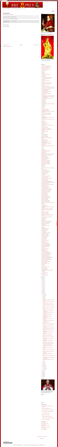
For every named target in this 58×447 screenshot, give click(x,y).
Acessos (43, 72)
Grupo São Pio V (44, 135)
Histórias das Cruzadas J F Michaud (46, 137)
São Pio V (43, 247)
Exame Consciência (44, 127)
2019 (42, 291)
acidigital (43, 73)
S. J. (42, 226)
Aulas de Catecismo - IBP (45, 80)
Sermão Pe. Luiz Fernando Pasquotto (46, 259)
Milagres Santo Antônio (45, 158)
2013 (42, 284)
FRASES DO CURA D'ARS (45, 414)
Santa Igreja (43, 231)
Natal (42, 166)
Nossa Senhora (44, 169)
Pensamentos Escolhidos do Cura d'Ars (47, 208)
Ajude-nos (9, 8)
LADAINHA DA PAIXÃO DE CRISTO (47, 416)
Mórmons (43, 165)
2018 (42, 290)
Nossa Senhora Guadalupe (45, 171)
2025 (42, 375)
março (43, 296)
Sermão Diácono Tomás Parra (45, 256)
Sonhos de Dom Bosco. (45, 263)
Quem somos (4, 8)
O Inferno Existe (44, 179)
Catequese (43, 94)
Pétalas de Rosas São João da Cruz (46, 209)
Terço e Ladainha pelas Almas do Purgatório (47, 411)
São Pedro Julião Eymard (45, 246)
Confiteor (43, 104)
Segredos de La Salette (45, 248)
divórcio (43, 116)
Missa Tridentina (44, 159)
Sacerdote (43, 227)
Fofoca (43, 132)
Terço (42, 265)
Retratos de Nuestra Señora (45, 223)
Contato (24, 8)
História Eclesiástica (44, 136)
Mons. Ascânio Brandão (45, 162)
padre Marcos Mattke (44, 187)
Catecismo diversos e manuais (45, 89)
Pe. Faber (43, 204)
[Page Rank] (42, 438)
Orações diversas (44, 185)
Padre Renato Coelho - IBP (45, 201)
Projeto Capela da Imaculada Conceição (17, 8)
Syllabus (43, 264)
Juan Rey (43, 144)
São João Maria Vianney (45, 243)
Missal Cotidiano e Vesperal (45, 160)
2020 (42, 292)
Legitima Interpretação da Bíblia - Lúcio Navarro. (48, 145)
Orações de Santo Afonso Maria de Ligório (47, 184)
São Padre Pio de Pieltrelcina (45, 245)
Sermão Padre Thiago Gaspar (45, 258)
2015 (42, 286)
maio (43, 298)
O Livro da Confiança (44, 180)
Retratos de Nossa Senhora (45, 222)
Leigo (42, 147)
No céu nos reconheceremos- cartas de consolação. (48, 167)
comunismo (43, 100)
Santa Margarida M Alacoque (45, 232)
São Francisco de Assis (45, 242)
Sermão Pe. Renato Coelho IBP (46, 261)
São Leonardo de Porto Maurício (46, 244)
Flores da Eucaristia (44, 131)
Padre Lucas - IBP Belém (45, 196)
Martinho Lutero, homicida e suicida (46, 408)
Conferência (43, 102)
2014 (42, 285)
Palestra (43, 203)
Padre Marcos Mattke (44, 198)
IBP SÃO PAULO (44, 139)
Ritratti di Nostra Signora (45, 225)
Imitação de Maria (44, 140)
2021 (42, 370)
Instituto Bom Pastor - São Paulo (46, 143)
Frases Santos (43, 134)
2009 (42, 279)
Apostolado (43, 76)
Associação (43, 79)
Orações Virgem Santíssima (45, 186)
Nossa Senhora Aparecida (45, 170)
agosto (44, 364)
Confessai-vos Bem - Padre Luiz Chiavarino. (47, 103)
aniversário (43, 75)
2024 (42, 374)
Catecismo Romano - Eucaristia (46, 93)
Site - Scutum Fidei (44, 429)
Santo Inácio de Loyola (45, 240)
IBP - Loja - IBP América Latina (46, 427)
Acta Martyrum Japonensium (45, 74)
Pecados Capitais (44, 205)
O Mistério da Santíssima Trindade (46, 181)
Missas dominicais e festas (45, 161)
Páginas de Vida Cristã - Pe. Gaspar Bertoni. (47, 202)
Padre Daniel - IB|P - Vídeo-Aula (46, 188)
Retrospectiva (43, 224)
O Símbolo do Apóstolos (45, 183)
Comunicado (43, 99)
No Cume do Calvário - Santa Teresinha (48, 303)
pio (42, 210)
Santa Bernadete (44, 230)
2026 (42, 376)
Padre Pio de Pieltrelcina (45, 200)
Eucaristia (43, 126)
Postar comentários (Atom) (8, 46)
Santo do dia (43, 239)
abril (43, 297)
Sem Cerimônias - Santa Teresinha (47, 344)
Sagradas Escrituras (44, 229)
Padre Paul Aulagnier (44, 199)
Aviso (42, 81)
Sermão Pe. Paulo (44, 260)
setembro (44, 365)
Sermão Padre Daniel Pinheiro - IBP (46, 257)
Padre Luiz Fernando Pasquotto (46, 197)
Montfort (43, 164)
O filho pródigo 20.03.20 (46, 322)
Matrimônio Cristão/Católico (45, 150)
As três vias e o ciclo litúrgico (45, 78)
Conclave (43, 101)
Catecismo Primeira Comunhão (46, 91)
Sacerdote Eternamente (45, 228)
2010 (42, 280)
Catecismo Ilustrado (44, 90)
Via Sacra (43, 271)
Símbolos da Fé (44, 262)
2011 (42, 281)
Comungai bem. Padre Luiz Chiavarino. (47, 98)
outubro (44, 366)
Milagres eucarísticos (44, 157)
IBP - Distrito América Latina (45, 425)
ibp (42, 138)
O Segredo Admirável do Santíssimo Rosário (47, 182)
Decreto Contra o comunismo (45, 419)
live (42, 148)
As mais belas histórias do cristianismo (46, 77)
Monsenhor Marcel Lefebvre (45, 163)
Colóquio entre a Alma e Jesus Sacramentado (47, 95)
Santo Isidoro (43, 241)
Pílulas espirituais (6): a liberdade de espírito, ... (48, 343)
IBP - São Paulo (44, 428)
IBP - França (43, 426)
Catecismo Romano (44, 92)
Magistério (43, 149)
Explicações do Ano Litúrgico (45, 128)
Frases (42, 133)
